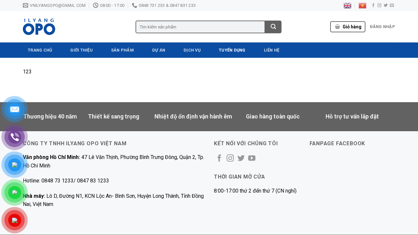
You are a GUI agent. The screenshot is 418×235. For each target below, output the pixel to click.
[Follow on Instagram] (379, 5)
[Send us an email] (392, 5)
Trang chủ (40, 50)
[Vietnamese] (362, 5)
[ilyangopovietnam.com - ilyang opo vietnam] (74, 27)
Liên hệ (272, 50)
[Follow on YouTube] (251, 159)
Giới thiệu (81, 50)
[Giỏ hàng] (337, 26)
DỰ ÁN (158, 50)
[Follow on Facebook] (373, 5)
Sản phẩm (122, 50)
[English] (347, 5)
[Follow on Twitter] (386, 5)
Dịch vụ (192, 50)
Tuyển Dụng (232, 50)
